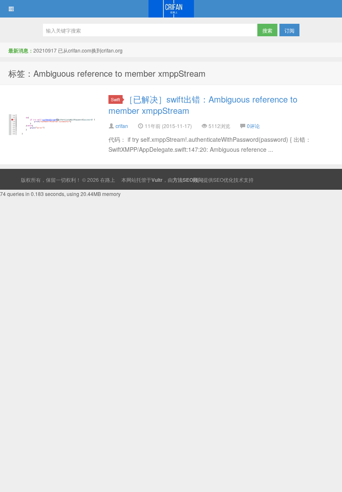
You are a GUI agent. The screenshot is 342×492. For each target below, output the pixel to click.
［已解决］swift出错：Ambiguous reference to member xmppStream (202, 104)
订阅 (289, 30)
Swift (115, 99)
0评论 (253, 125)
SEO (218, 179)
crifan (122, 125)
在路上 (171, 9)
